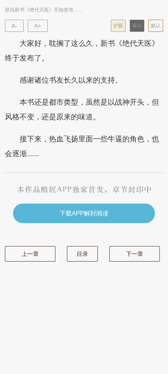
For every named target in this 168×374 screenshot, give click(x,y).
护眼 (118, 26)
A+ (37, 25)
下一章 (134, 254)
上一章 (30, 254)
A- (14, 25)
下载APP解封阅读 (84, 213)
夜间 (137, 26)
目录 (82, 254)
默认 (156, 26)
